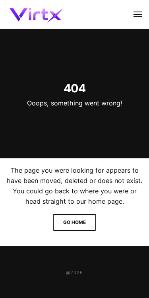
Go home (74, 222)
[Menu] (133, 14)
